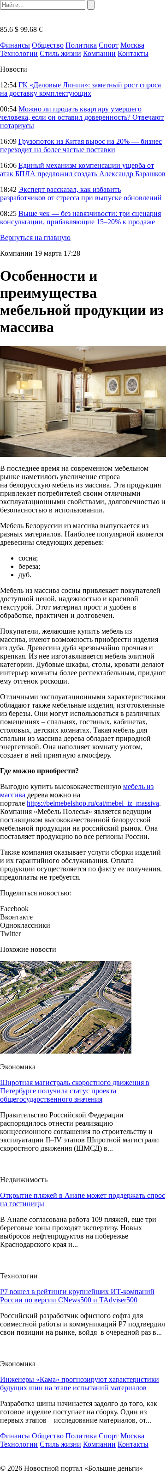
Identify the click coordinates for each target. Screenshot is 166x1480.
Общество (48, 45)
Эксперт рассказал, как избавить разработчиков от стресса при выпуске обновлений (81, 193)
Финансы (15, 45)
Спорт (109, 45)
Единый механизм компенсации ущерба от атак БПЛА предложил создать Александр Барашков (83, 169)
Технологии (19, 53)
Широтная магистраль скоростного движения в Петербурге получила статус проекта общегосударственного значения (74, 1091)
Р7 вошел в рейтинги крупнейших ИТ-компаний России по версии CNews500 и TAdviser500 (77, 1296)
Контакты (133, 53)
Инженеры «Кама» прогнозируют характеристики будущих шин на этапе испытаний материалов (79, 1383)
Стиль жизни (60, 53)
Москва (132, 45)
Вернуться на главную (35, 237)
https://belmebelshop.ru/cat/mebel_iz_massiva (93, 803)
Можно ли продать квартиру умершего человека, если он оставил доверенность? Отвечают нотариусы (82, 117)
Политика (81, 45)
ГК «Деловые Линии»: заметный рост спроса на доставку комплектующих (80, 89)
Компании (99, 53)
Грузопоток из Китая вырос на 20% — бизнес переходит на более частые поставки (81, 145)
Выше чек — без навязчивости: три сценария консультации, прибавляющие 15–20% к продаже (80, 218)
